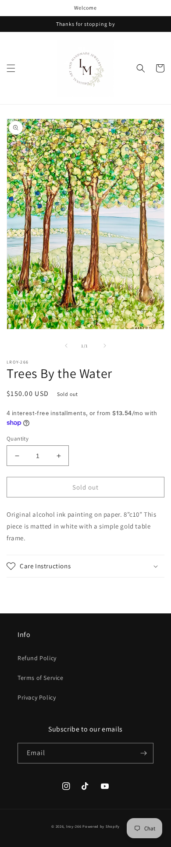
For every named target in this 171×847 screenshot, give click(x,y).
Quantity (17, 438)
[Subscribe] (143, 753)
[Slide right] (104, 345)
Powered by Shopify (101, 826)
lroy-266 (74, 826)
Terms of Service (41, 678)
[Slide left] (66, 345)
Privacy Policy (37, 697)
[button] (11, 68)
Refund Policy (37, 658)
